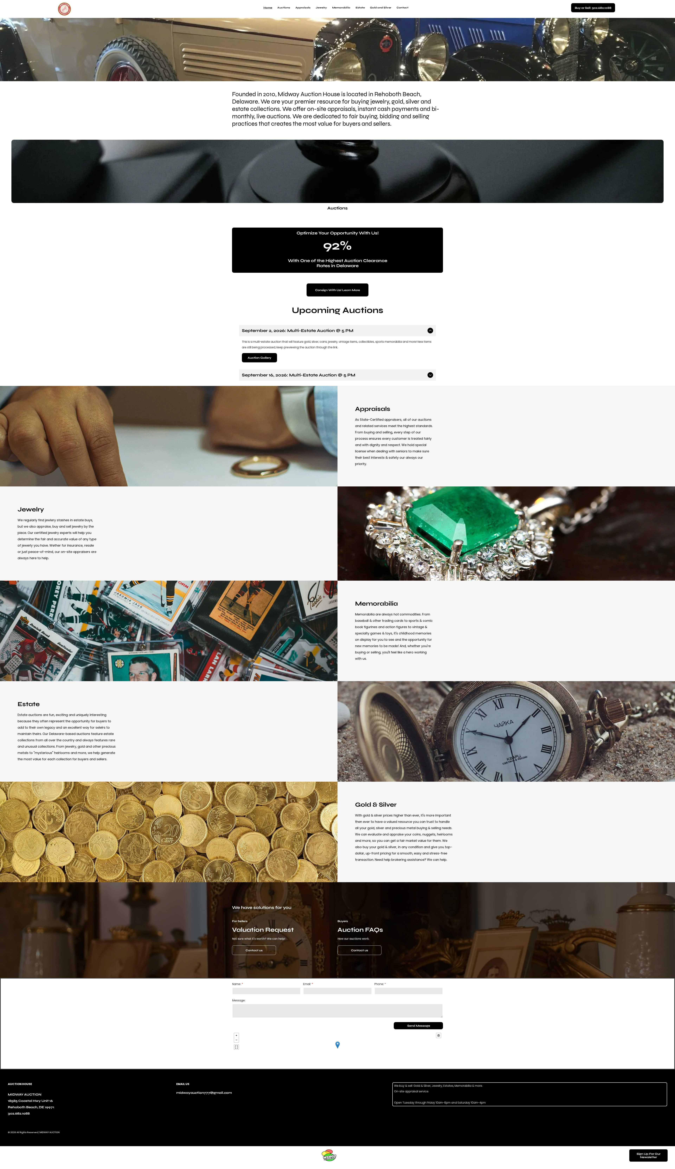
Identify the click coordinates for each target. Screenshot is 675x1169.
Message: (238, 1000)
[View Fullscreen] (236, 1047)
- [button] (236, 1040)
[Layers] (438, 1035)
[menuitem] (268, 7)
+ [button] (236, 1035)
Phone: (379, 984)
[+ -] (337, 1048)
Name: (236, 984)
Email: (307, 984)
